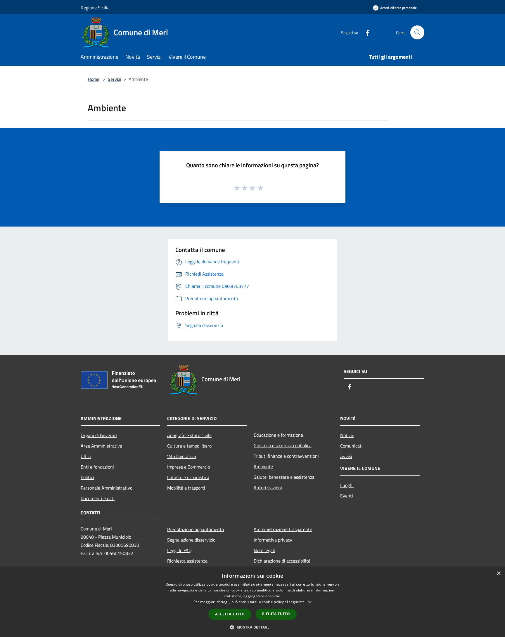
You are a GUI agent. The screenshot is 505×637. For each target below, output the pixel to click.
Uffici (86, 456)
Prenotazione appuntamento (195, 529)
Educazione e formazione (278, 434)
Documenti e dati (98, 498)
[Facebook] (365, 32)
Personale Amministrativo (106, 487)
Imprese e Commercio (188, 466)
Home (93, 79)
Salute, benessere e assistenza (284, 477)
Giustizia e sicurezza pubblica (283, 445)
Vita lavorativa (181, 456)
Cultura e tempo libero (189, 445)
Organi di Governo (99, 435)
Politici (87, 477)
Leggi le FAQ (179, 550)
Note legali (264, 550)
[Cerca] (417, 32)
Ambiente (263, 466)
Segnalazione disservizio (191, 539)
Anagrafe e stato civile (189, 435)
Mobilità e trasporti (186, 487)
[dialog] (252, 602)
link (309, 601)
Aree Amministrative (101, 445)
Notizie (347, 435)
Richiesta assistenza (187, 560)
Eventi (346, 495)
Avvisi (346, 456)
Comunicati (351, 445)
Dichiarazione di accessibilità (282, 560)
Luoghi (347, 485)
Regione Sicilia (95, 7)
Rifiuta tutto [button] (276, 613)
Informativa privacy (273, 539)
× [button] (498, 573)
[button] (252, 627)
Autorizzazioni (268, 487)
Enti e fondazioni (97, 466)
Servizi (114, 79)
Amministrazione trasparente (283, 529)
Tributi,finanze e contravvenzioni (286, 456)
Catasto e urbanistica (188, 477)
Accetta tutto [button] (230, 614)
